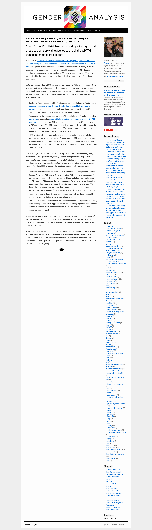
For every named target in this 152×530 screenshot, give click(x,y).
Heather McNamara (112, 477)
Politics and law (111, 390)
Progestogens (111, 395)
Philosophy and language (114, 384)
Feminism (109, 296)
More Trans (110, 351)
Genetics (109, 316)
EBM (107, 285)
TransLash (109, 486)
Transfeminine (111, 447)
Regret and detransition (114, 408)
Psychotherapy (111, 401)
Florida (108, 301)
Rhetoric (108, 412)
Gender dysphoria (112, 309)
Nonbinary (109, 360)
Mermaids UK (110, 505)
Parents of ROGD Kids (113, 371)
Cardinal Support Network (115, 259)
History (108, 325)
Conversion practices (113, 272)
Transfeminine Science (114, 493)
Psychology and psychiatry (115, 397)
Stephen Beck (110, 436)
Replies (108, 410)
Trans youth (110, 445)
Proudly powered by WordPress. (115, 525)
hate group (33, 119)
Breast (108, 257)
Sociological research (113, 430)
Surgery (108, 439)
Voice (107, 461)
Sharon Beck (110, 428)
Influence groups (111, 331)
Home (28, 30)
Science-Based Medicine (114, 474)
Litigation (109, 338)
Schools (108, 421)
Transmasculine (111, 452)
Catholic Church (111, 261)
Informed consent (112, 334)
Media (108, 340)
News (107, 358)
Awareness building (112, 246)
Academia (109, 226)
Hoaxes (108, 329)
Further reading (57, 30)
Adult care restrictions (113, 228)
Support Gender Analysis (82, 30)
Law (107, 336)
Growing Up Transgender (114, 503)
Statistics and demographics (116, 432)
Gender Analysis (111, 307)
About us (68, 30)
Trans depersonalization (41, 30)
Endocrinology (111, 288)
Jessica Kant (110, 479)
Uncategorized (111, 458)
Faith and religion (112, 292)
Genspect (109, 318)
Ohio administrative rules (114, 364)
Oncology (109, 366)
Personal (109, 382)
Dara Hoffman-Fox (112, 500)
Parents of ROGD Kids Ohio (115, 373)
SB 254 (108, 419)
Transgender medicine (113, 450)
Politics (108, 388)
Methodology (110, 342)
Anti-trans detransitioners (115, 235)
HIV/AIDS (109, 327)
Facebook (97, 30)
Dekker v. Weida (111, 277)
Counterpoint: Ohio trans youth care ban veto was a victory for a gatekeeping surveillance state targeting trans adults (115, 170)
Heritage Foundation (113, 323)
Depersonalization (112, 279)
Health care (110, 320)
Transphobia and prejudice (115, 454)
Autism (108, 244)
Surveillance (110, 441)
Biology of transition (113, 253)
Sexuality (109, 426)
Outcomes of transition (114, 369)
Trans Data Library (112, 488)
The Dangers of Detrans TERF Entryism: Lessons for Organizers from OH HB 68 (115, 142)
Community (110, 270)
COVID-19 (109, 275)
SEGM (108, 423)
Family (108, 294)
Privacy (108, 393)
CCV (107, 268)
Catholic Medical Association (116, 264)
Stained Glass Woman (113, 495)
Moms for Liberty (112, 349)
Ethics (108, 290)
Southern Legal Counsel (114, 491)
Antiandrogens (111, 237)
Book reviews (110, 255)
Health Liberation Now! (113, 470)
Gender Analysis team (115, 76)
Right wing (109, 415)
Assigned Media (111, 484)
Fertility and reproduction (114, 299)
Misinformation (111, 347)
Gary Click (109, 303)
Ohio (107, 362)
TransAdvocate (111, 498)
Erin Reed (109, 481)
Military (108, 345)
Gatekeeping (110, 305)
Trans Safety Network (113, 472)
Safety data (110, 417)
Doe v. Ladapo (110, 283)
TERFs (108, 443)
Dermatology (110, 281)
